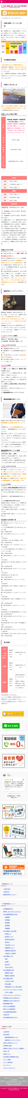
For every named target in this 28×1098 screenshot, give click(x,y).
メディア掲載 (6, 1059)
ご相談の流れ (6, 889)
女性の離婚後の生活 (8, 970)
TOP (12, 18)
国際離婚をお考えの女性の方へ (11, 1000)
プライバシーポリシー (9, 1068)
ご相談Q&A (6, 891)
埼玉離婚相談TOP (8, 908)
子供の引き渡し (9, 967)
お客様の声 (6, 1014)
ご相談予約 (6, 1031)
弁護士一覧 (6, 1051)
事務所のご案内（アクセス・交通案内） (14, 1048)
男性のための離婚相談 (9, 1009)
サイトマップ (6, 1065)
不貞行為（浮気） (10, 981)
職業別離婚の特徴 (8, 1003)
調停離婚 (7, 920)
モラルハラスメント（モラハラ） (12, 995)
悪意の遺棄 (8, 984)
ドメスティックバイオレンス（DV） (13, 989)
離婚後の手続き (9, 973)
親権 (6, 959)
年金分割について (10, 945)
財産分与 (7, 942)
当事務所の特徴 (7, 1045)
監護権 (7, 961)
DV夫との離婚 (9, 992)
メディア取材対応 (8, 1062)
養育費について (9, 936)
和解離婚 (7, 928)
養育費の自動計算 (10, 939)
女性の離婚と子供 (8, 956)
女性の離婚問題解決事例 (9, 1012)
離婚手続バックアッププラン (13, 1040)
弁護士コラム (6, 1054)
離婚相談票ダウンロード (9, 894)
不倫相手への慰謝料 (10, 953)
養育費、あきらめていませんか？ (12, 911)
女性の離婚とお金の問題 (9, 931)
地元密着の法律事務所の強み (11, 1056)
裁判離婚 (7, 925)
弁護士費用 (6, 1034)
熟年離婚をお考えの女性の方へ (11, 998)
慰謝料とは (8, 934)
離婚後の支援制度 (10, 975)
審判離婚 (7, 922)
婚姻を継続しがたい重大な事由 (13, 986)
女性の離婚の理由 (8, 978)
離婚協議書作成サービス (11, 1037)
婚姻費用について (10, 947)
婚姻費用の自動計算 (10, 950)
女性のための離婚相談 (9, 1006)
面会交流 (7, 964)
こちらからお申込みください (9, 701)
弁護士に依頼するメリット (10, 1043)
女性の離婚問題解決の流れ (10, 914)
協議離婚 (7, 917)
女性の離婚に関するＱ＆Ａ (10, 1017)
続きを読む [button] (7, 789)
